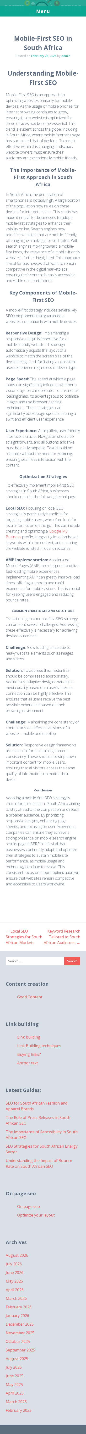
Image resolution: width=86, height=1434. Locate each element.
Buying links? (29, 1054)
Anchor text (27, 1063)
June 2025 (14, 1375)
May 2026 (14, 1281)
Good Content (29, 997)
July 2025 (14, 1367)
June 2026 (14, 1272)
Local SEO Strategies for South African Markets (24, 936)
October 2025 (18, 1341)
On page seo (28, 1206)
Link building (28, 1037)
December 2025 (20, 1324)
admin (65, 56)
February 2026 (19, 1307)
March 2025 (16, 1401)
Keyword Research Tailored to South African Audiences (62, 936)
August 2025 (17, 1358)
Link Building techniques (39, 1045)
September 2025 (20, 1350)
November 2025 (20, 1332)
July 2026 (14, 1264)
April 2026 (15, 1289)
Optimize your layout (36, 1215)
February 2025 (19, 1410)
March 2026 (16, 1298)
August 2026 (17, 1255)
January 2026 (17, 1315)
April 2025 (15, 1393)
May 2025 (14, 1384)
